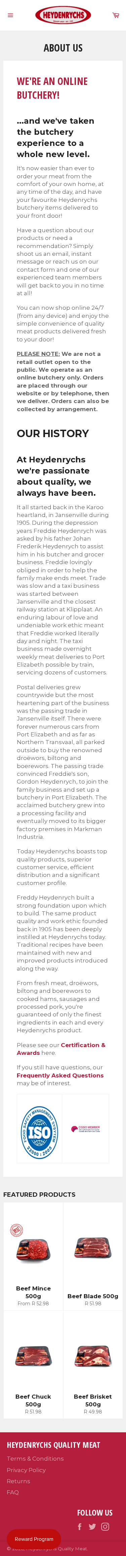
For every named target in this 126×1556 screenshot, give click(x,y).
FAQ (13, 1492)
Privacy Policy (26, 1470)
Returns (18, 1481)
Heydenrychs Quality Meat (56, 1548)
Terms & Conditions (35, 1458)
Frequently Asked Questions (60, 1075)
